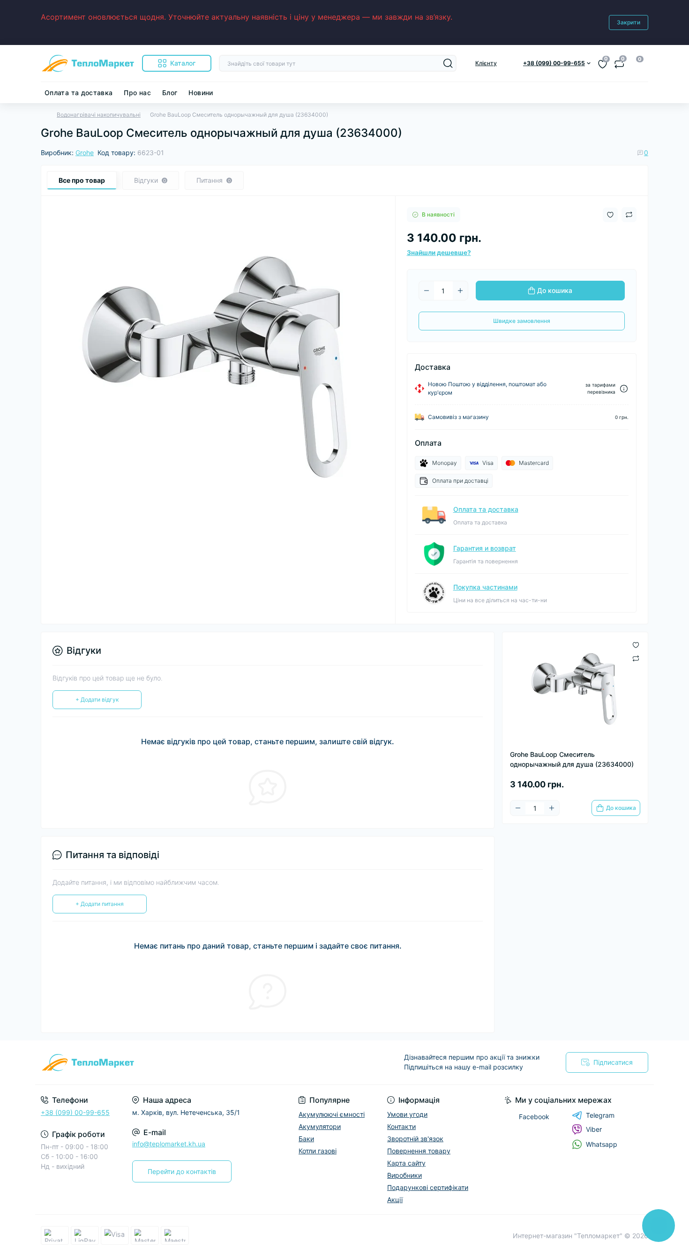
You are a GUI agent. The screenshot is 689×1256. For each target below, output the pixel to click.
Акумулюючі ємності (332, 1114)
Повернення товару (418, 1151)
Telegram (600, 1115)
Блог (169, 93)
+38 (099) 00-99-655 (75, 1112)
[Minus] (426, 290)
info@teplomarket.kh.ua (168, 1144)
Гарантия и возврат (484, 548)
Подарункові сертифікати (427, 1187)
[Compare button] (629, 214)
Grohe (84, 153)
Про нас (137, 93)
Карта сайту (406, 1163)
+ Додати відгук (97, 699)
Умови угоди (407, 1114)
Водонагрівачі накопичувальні (99, 114)
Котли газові (318, 1151)
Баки (306, 1139)
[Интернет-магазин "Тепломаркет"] (190, 1062)
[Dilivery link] (624, 388)
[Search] (448, 63)
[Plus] (460, 290)
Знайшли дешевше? (439, 252)
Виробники (404, 1175)
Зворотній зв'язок (415, 1139)
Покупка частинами (485, 587)
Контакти (401, 1126)
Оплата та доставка (78, 93)
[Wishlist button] (610, 215)
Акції (395, 1200)
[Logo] (88, 63)
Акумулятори (320, 1126)
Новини (200, 93)
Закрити (628, 22)
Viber (594, 1129)
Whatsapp (601, 1144)
